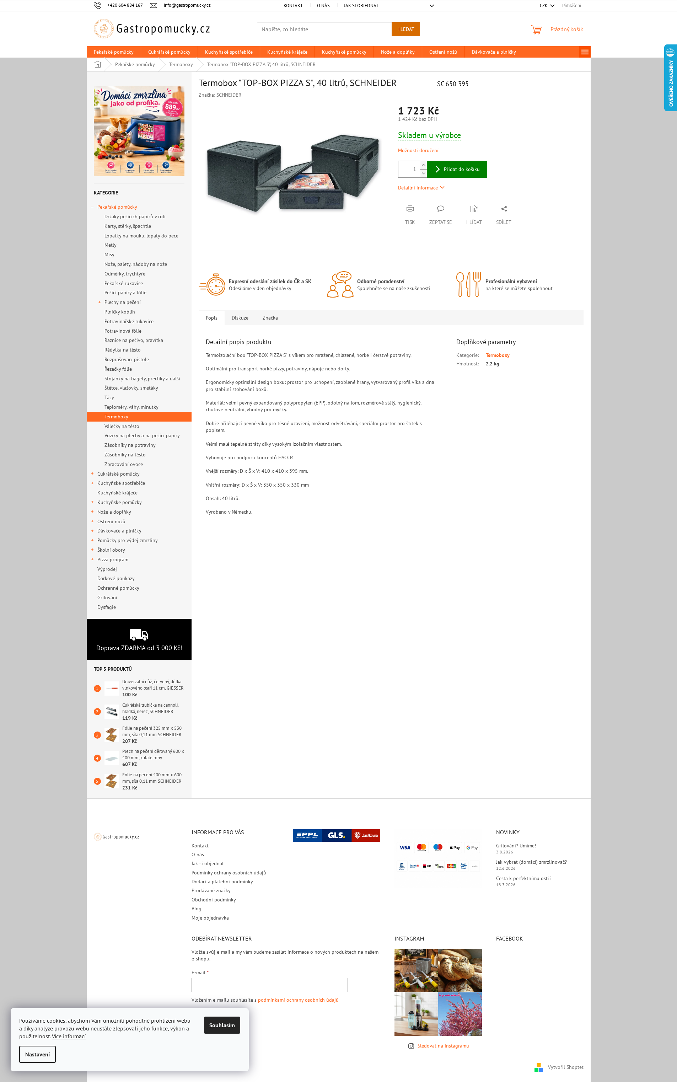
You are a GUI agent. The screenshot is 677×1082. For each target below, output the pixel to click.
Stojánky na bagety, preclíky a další (142, 378)
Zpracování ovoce (123, 464)
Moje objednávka (210, 918)
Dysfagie (106, 607)
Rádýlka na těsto (122, 350)
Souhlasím (222, 1025)
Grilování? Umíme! (516, 845)
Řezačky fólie (118, 369)
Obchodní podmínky (214, 899)
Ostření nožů (111, 521)
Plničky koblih (119, 312)
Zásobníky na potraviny (130, 445)
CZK (544, 5)
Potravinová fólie (122, 331)
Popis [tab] (211, 318)
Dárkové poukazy (115, 578)
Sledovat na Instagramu (443, 1046)
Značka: (220, 95)
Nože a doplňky (114, 512)
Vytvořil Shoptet (566, 1067)
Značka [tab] (270, 318)
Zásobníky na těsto (125, 454)
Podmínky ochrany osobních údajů (229, 872)
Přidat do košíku (462, 169)
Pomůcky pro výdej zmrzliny (127, 540)
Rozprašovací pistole (126, 359)
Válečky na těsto (121, 426)
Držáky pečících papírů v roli (135, 216)
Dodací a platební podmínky (222, 881)
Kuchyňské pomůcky (119, 502)
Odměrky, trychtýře (124, 273)
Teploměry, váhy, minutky (131, 407)
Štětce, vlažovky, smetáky (131, 388)
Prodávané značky (211, 890)
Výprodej (107, 569)
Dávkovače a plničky (119, 530)
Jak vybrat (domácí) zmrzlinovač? (531, 862)
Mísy (109, 254)
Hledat (405, 29)
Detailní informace (418, 187)
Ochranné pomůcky (118, 588)
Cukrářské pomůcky (118, 474)
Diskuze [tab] (240, 318)
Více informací (69, 1036)
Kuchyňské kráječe (117, 492)
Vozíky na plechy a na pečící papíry (142, 435)
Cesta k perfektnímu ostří (523, 878)
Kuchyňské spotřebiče (121, 483)
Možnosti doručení (418, 150)
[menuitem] (114, 52)
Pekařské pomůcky (117, 207)
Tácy (109, 397)
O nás (323, 5)
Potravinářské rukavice (129, 321)
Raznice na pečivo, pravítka (133, 340)
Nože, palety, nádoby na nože (135, 264)
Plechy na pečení (122, 302)
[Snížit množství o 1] (423, 173)
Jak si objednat (361, 5)
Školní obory (111, 550)
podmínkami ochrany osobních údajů (298, 1000)
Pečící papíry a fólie (125, 292)
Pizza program (112, 559)
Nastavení (37, 1054)
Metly (110, 245)
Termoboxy (116, 416)
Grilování (107, 597)
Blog (197, 908)
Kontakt (293, 5)
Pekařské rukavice (123, 283)
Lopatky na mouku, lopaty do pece (141, 235)
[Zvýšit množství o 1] (423, 165)
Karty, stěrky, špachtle (127, 226)
